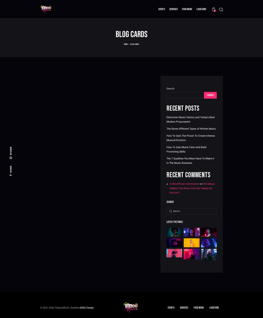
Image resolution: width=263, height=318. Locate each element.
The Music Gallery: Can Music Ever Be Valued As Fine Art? (192, 188)
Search (170, 88)
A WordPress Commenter (184, 183)
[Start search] (221, 9)
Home (126, 44)
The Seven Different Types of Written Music (191, 128)
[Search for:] (192, 211)
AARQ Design (86, 307)
